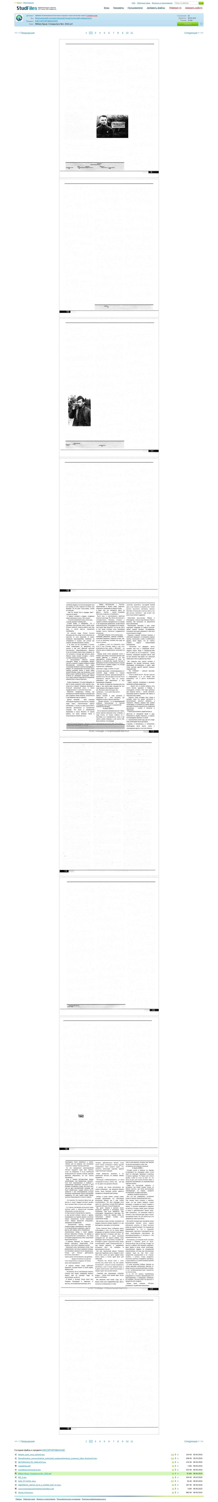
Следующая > (191, 33)
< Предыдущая (27, 33)
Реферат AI (175, 8)
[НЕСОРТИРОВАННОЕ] (46, 21)
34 (173, 1489)
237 (172, 1481)
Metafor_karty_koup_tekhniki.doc (31, 1455)
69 (173, 1474)
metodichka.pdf (24, 1466)
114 (172, 1455)
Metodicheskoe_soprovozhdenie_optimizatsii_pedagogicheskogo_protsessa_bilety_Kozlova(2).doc (57, 1458)
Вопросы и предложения (162, 3)
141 (172, 1458)
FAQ (133, 3)
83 (173, 1485)
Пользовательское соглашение (68, 1499)
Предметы (118, 8)
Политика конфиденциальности (94, 1499)
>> (201, 33)
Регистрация (28, 3)
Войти (19, 3)
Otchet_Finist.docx (25, 1492)
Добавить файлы (156, 8)
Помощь (19, 1499)
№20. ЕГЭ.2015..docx (27, 1481)
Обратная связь (143, 3)
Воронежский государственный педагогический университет (63, 18)
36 (173, 1466)
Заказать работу (193, 8)
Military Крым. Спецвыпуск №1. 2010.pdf (34, 1474)
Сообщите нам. (92, 15)
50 (173, 1462)
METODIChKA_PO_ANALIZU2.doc (32, 1462)
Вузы (106, 8)
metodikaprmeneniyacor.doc (29, 1470)
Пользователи (135, 8)
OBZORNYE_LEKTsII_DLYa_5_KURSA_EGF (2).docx (39, 1485)
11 (132, 33)
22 (173, 1470)
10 (127, 33)
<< (16, 33)
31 (173, 1477)
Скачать (188, 24)
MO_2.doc (22, 1477)
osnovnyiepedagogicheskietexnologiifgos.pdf (36, 1489)
